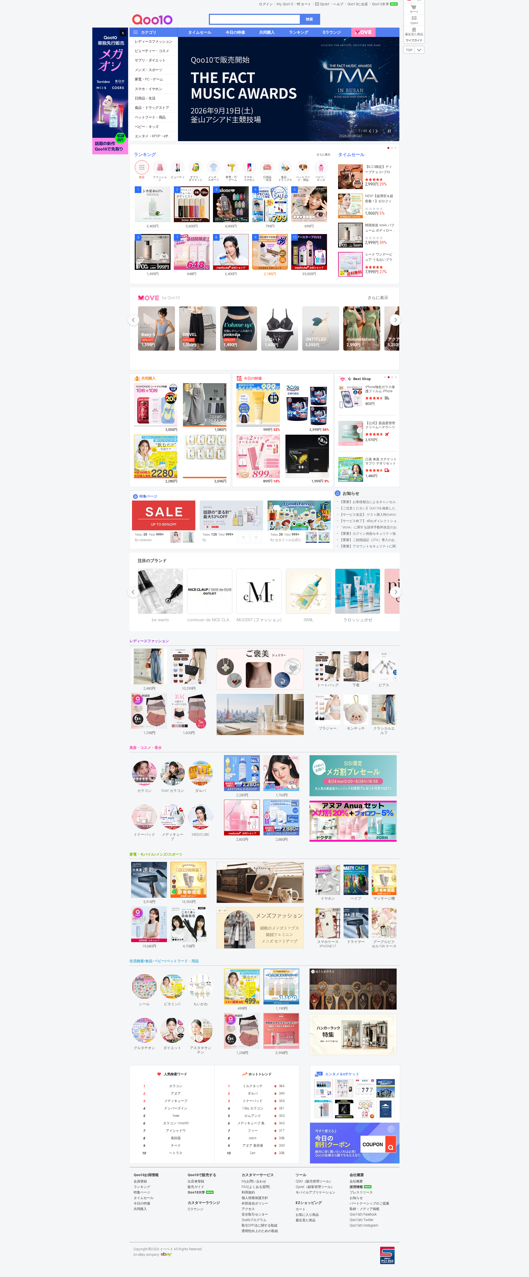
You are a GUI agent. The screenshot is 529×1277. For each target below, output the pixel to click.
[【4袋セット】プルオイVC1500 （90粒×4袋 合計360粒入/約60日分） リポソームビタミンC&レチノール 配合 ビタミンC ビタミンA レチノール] (156, 456)
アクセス (248, 1209)
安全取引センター (255, 1214)
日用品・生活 (145, 98)
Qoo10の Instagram (364, 1225)
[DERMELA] (231, 515)
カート (306, 4)
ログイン (266, 4)
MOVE (148, 298)
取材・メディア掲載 (364, 1209)
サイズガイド (414, 40)
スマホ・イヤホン (148, 89)
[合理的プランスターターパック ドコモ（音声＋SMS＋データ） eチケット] (385, 1109)
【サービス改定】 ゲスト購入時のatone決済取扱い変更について (369, 515)
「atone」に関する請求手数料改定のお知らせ (369, 527)
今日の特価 (253, 378)
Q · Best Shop (359, 379)
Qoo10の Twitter (361, 1220)
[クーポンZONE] (355, 1143)
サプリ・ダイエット (150, 60)
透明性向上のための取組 (260, 1231)
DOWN (419, 49)
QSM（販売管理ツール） (314, 1181)
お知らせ (351, 493)
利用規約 (248, 1192)
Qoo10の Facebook (363, 1214)
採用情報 (356, 1187)
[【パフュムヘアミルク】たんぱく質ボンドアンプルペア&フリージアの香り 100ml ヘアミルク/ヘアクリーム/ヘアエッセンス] (258, 405)
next (395, 320)
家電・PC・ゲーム (149, 79)
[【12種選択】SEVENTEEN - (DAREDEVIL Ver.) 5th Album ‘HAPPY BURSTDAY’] (344, 1109)
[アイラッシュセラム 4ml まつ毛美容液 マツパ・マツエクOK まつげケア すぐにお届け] (258, 456)
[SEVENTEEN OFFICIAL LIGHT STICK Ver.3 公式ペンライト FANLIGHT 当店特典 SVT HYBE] (323, 1109)
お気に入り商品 (307, 1215)
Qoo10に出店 (357, 4)
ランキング (145, 154)
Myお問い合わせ (254, 1181)
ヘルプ (338, 4)
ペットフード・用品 (150, 117)
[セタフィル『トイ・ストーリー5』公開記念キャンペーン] (299, 515)
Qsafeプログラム (254, 1220)
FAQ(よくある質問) (256, 1187)
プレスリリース (361, 1192)
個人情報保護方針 (255, 1198)
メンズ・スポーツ (148, 70)
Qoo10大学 (380, 4)
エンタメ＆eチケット (342, 1074)
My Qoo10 (285, 4)
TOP (409, 50)
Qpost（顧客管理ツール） (315, 1187)
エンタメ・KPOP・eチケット (156, 136)
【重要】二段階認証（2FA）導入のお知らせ (369, 540)
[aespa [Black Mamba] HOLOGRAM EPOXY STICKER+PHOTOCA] (344, 1088)
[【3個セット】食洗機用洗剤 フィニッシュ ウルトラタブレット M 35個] (307, 405)
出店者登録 (196, 1181)
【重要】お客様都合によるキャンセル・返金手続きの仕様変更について (369, 502)
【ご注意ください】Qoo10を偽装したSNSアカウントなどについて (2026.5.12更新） (369, 508)
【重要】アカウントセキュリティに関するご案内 (369, 546)
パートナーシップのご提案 (369, 1203)
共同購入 (148, 378)
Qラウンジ (195, 1209)
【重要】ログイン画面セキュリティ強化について (369, 534)
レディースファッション (153, 41)
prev (133, 320)
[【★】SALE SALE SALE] (163, 515)
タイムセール (351, 154)
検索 (309, 19)
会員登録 (140, 1181)
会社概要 (356, 1181)
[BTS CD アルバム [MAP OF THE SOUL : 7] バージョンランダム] (365, 1088)
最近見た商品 (305, 1220)
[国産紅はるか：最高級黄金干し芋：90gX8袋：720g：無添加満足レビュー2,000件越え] (205, 447)
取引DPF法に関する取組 (259, 1225)
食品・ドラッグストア (152, 108)
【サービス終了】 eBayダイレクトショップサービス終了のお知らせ (369, 521)
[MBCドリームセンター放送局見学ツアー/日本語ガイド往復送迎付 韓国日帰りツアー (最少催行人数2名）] (385, 1088)
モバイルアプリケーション (315, 1192)
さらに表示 (323, 154)
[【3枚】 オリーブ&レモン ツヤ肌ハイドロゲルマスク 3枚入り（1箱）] (307, 456)
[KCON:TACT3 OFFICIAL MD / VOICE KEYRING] (323, 1088)
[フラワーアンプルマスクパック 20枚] (156, 405)
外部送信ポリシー (255, 1203)
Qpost (325, 4)
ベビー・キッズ (147, 127)
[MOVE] (363, 32)
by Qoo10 (171, 297)
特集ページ (148, 496)
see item (332, 655)
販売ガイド (196, 1187)
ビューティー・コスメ (152, 51)
